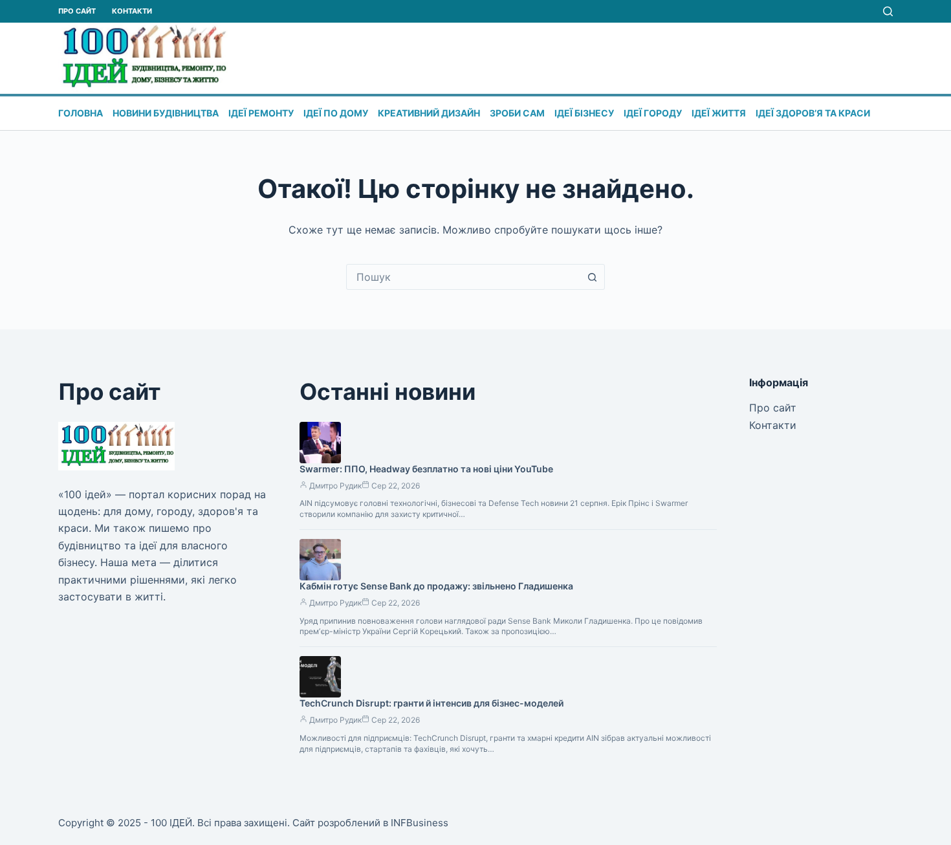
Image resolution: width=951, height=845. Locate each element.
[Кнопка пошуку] (592, 277)
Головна (80, 112)
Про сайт (77, 11)
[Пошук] (888, 11)
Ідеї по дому (335, 112)
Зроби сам (517, 112)
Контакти (132, 11)
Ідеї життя (719, 112)
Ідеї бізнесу (584, 112)
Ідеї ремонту (261, 112)
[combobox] (463, 277)
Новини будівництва (166, 112)
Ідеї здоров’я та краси (813, 112)
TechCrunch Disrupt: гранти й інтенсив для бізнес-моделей (431, 702)
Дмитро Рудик (335, 485)
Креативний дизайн (429, 112)
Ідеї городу (653, 112)
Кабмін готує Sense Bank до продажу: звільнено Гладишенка (436, 585)
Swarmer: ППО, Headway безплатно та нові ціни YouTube (426, 468)
